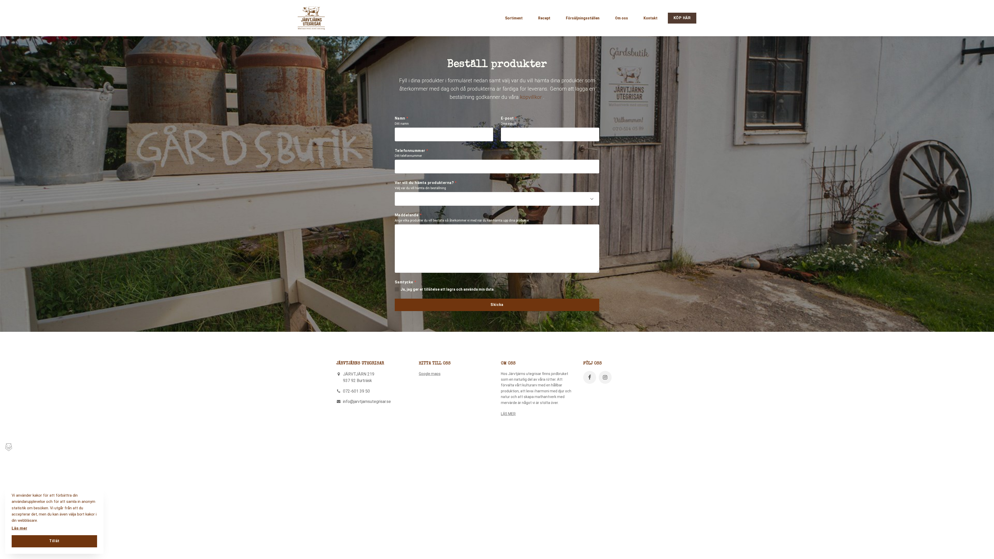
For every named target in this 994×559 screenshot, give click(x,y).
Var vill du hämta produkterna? (426, 183)
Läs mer (19, 528)
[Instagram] (605, 377)
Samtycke (405, 282)
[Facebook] (589, 377)
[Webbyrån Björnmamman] (7, 447)
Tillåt (54, 541)
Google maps (430, 374)
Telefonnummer (411, 151)
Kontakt (650, 18)
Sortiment (514, 18)
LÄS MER (508, 414)
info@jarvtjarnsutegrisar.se (367, 401)
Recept (544, 18)
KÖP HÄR (682, 18)
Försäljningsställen (583, 18)
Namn (401, 118)
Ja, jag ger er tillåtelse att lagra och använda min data (447, 289)
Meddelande (408, 215)
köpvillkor (531, 97)
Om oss (621, 18)
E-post (509, 118)
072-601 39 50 (356, 391)
